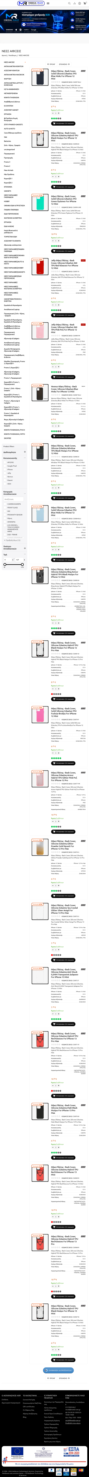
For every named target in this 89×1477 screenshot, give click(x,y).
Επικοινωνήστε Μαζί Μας (32, 1403)
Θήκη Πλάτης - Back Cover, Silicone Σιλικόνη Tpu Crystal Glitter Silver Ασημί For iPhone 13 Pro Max (64, 909)
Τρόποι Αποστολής (50, 1431)
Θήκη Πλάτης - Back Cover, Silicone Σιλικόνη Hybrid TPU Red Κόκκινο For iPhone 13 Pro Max (64, 1037)
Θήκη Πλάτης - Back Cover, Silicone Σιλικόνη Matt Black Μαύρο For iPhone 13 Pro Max (64, 1109)
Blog (24, 1417)
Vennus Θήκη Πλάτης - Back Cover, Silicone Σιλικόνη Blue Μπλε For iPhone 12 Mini (64, 389)
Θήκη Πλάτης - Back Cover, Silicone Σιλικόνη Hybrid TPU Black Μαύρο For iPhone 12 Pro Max (64, 646)
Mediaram (5, 1473)
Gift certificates (29, 1406)
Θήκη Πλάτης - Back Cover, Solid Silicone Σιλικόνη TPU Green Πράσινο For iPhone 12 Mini (63, 200)
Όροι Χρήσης (49, 1417)
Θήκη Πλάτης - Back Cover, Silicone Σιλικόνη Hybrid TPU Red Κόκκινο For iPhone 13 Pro (64, 1240)
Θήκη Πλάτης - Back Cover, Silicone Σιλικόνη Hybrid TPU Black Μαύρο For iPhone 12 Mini (64, 137)
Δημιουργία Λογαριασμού (11, 1403)
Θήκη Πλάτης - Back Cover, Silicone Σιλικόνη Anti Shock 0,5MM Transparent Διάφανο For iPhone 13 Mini (64, 973)
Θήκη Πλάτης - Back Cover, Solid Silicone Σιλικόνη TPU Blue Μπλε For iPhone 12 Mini (63, 75)
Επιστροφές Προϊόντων (52, 1434)
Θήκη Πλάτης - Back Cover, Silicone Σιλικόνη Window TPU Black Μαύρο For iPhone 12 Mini (64, 449)
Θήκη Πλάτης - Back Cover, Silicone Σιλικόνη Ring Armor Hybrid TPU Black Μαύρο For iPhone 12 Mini (64, 573)
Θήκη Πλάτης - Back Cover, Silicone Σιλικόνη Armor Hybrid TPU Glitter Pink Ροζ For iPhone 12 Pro (64, 776)
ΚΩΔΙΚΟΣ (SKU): (67, 82)
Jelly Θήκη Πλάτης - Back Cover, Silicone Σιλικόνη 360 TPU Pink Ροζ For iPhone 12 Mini (64, 328)
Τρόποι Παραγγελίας (51, 1424)
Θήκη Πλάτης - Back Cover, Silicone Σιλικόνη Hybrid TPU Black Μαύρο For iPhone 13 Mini (64, 1310)
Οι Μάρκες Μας (28, 1410)
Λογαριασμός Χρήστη (52, 1420)
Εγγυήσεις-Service (50, 1438)
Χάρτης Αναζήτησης (30, 1413)
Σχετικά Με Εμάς (29, 1400)
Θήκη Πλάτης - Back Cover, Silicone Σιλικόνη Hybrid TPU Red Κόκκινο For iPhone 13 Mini (64, 1171)
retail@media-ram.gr (72, 1420)
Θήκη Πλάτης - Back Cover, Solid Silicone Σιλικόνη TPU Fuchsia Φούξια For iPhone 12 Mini (63, 712)
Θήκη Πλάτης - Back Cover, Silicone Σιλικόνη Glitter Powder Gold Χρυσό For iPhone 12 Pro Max (63, 845)
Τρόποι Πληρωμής (50, 1427)
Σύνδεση (5, 1399)
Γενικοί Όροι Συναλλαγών (53, 1413)
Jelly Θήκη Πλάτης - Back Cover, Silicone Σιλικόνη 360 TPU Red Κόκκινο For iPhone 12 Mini (64, 264)
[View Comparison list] (74, 3)
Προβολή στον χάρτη (73, 1423)
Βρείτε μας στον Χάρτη (52, 1441)
